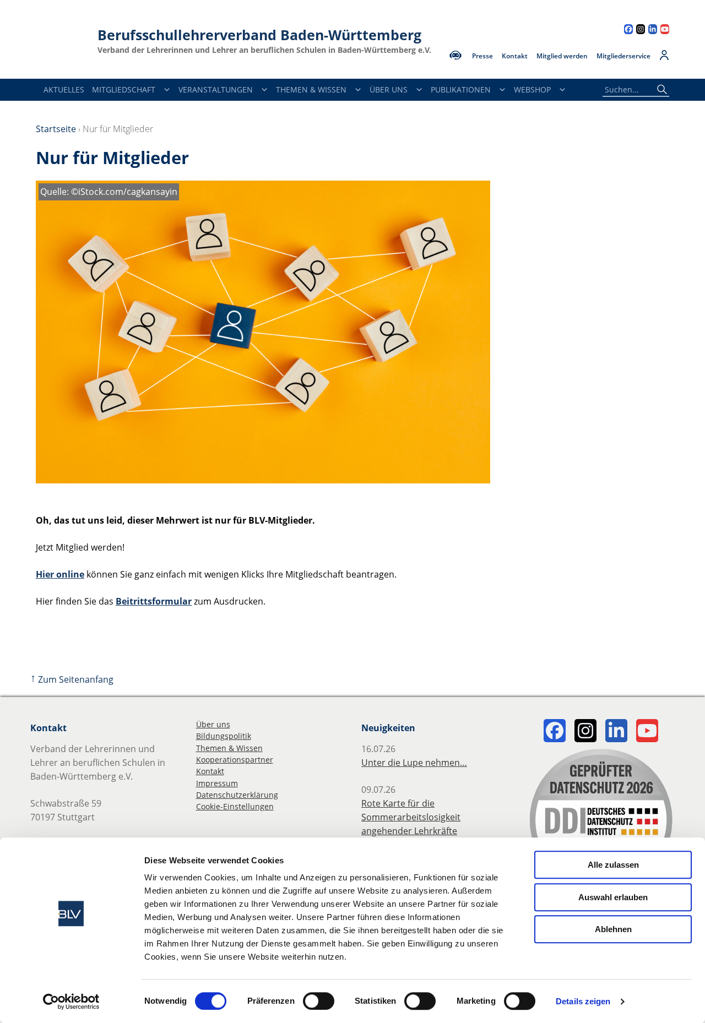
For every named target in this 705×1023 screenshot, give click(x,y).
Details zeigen (583, 1001)
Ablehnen (613, 929)
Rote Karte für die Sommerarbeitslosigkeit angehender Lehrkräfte (410, 817)
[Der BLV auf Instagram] (640, 30)
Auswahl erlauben (613, 897)
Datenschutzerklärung (237, 795)
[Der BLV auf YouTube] (664, 30)
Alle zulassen (613, 864)
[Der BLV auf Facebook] (628, 30)
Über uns (213, 724)
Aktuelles (64, 89)
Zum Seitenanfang (71, 679)
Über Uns (389, 89)
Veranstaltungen (215, 89)
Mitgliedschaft (123, 89)
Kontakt (515, 56)
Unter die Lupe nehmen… (414, 763)
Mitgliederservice (623, 56)
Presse (482, 56)
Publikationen (461, 89)
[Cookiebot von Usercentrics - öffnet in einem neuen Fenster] (71, 1001)
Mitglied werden (562, 56)
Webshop (532, 89)
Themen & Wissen (311, 89)
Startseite (56, 129)
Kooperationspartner (234, 759)
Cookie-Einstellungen (235, 806)
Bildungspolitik (223, 736)
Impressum (217, 783)
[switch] (318, 1001)
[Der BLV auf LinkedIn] (652, 30)
